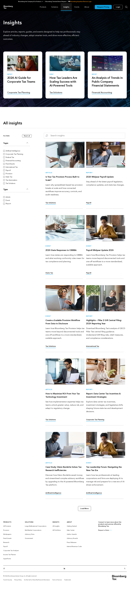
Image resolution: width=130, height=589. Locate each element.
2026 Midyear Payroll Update (100, 177)
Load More (84, 508)
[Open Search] (126, 7)
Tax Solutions (51, 203)
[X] (125, 569)
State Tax (49, 273)
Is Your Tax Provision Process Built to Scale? (62, 178)
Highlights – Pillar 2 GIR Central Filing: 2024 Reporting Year (104, 322)
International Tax (92, 346)
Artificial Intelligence (53, 493)
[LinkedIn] (65, 569)
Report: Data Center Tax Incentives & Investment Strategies (103, 395)
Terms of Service (57, 580)
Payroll (88, 203)
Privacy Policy (18, 580)
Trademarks (67, 580)
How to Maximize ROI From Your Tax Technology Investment (63, 395)
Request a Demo (103, 530)
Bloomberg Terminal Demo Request (56, 1)
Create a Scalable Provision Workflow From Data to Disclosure (63, 322)
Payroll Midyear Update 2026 (100, 250)
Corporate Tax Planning (95, 420)
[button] (31, 1)
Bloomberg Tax (8, 7)
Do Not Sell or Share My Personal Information (37, 580)
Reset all (27, 136)
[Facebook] (4, 569)
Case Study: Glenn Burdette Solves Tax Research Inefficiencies (64, 469)
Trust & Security (7, 580)
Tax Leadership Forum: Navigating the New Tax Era (104, 469)
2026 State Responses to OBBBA (61, 250)
